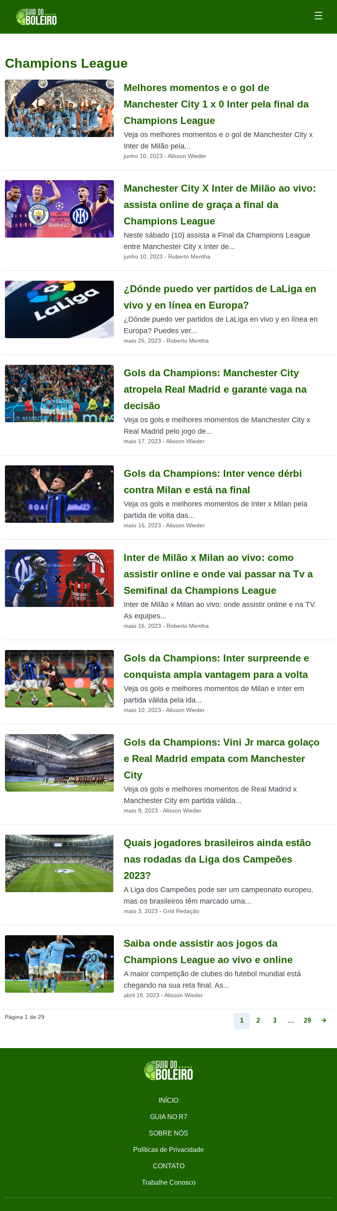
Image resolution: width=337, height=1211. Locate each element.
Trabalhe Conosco (169, 1182)
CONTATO (169, 1166)
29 (307, 1020)
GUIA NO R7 (168, 1116)
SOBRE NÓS (168, 1133)
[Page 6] (324, 1021)
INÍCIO (168, 1100)
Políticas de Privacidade (168, 1149)
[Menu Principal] (318, 17)
